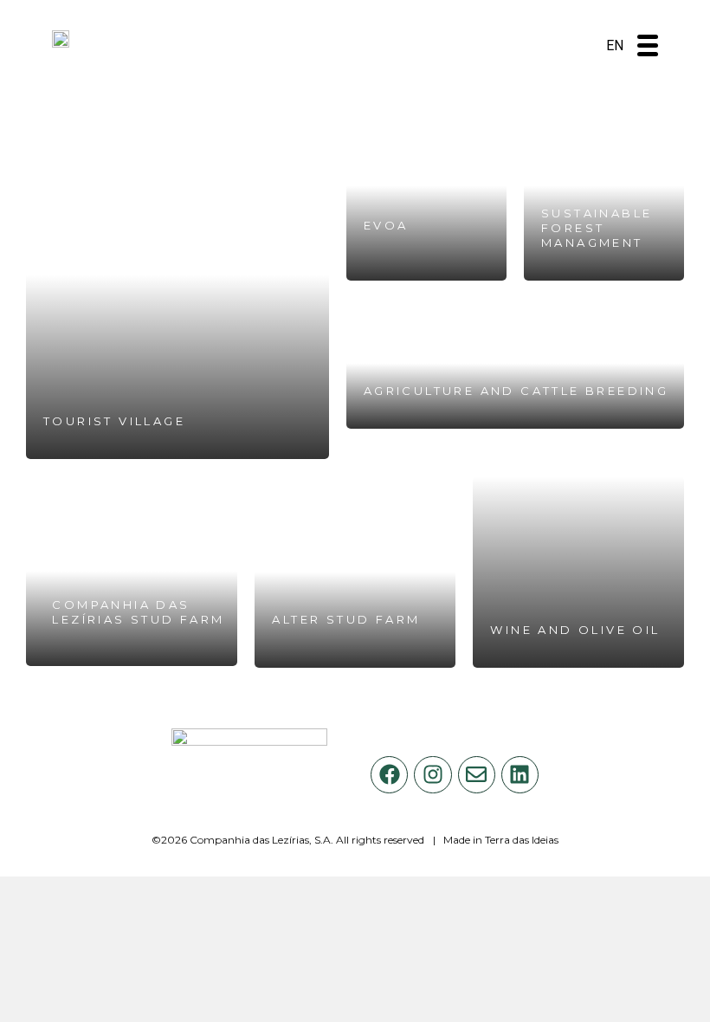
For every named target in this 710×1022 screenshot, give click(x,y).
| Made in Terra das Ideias (495, 839)
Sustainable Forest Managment (596, 227)
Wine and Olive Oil (575, 630)
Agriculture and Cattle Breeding (516, 391)
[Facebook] (389, 774)
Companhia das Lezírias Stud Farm (138, 612)
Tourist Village (114, 421)
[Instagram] (432, 774)
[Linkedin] (520, 774)
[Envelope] (476, 774)
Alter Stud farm (346, 619)
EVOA (386, 225)
